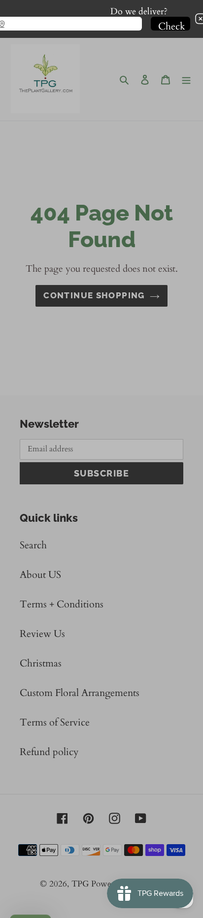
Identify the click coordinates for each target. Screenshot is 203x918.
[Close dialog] (197, 408)
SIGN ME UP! (101, 472)
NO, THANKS (101, 488)
